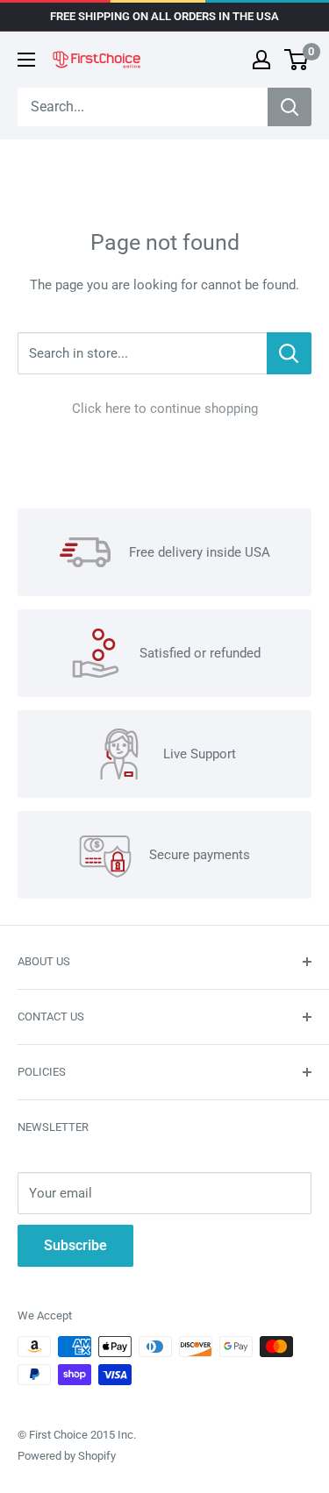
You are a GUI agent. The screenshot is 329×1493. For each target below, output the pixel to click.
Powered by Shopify (67, 1455)
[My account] (261, 59)
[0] (297, 59)
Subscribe (75, 1245)
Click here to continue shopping (165, 408)
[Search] (289, 107)
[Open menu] (26, 60)
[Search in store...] (289, 353)
